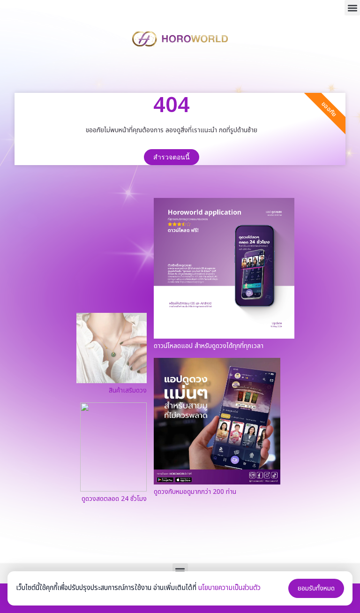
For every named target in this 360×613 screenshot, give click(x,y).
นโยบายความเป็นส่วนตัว (229, 588)
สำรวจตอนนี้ (171, 157)
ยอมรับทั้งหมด (316, 588)
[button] (352, 7)
